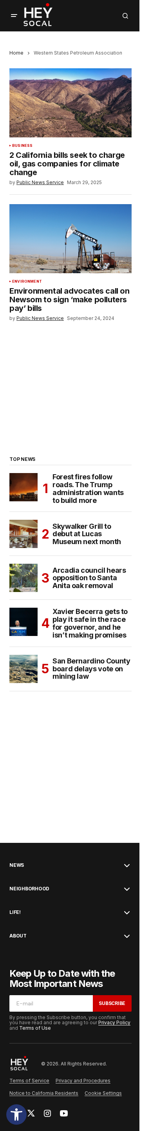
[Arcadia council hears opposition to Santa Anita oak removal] (23, 578)
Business (22, 146)
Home (16, 53)
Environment (27, 281)
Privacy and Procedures (83, 1080)
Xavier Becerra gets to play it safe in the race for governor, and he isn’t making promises (90, 623)
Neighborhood (29, 889)
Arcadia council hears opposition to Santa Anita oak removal (89, 578)
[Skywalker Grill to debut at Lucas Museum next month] (23, 534)
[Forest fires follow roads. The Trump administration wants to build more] (23, 487)
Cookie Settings (103, 1093)
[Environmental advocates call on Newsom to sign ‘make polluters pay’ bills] (70, 238)
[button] (16, 1114)
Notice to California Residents (43, 1093)
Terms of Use (35, 1028)
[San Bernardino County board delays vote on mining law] (23, 669)
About (18, 936)
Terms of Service (29, 1080)
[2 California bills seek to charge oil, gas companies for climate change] (70, 102)
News (16, 865)
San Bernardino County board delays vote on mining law (91, 669)
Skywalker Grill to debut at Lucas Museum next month (86, 534)
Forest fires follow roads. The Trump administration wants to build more (88, 488)
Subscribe (112, 1003)
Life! (15, 912)
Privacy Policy (114, 1022)
